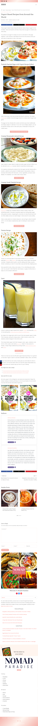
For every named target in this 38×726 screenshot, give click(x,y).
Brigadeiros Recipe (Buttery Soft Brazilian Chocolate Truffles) (29, 477)
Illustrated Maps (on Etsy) (9, 711)
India (35, 330)
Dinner (4, 680)
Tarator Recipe (6, 230)
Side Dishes (5, 685)
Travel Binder (6, 708)
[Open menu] (36, 4)
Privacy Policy (16, 719)
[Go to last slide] (2, 502)
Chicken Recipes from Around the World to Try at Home (15, 372)
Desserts (5, 683)
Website (28, 546)
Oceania (5, 701)
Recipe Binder (6, 710)
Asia (4, 694)
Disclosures (22, 719)
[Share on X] (19, 25)
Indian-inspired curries (30, 345)
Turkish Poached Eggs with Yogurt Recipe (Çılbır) (17, 64)
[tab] (18, 515)
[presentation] (9, 498)
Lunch (4, 678)
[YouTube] (6, 1)
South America (6, 699)
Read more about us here (6, 606)
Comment (4, 529)
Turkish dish (3, 118)
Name (3, 546)
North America (6, 697)
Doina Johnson (11, 417)
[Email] (15, 442)
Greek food (3, 210)
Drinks (4, 681)
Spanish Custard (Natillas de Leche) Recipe (12, 617)
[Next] (35, 502)
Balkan (27, 258)
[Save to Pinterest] (31, 25)
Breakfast (5, 676)
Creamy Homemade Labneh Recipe (12, 136)
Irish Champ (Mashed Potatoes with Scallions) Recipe (15, 614)
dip (10, 166)
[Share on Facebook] (7, 25)
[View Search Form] (36, 1)
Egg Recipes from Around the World (11, 633)
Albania (13, 260)
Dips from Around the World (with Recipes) (12, 622)
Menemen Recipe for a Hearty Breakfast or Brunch (14, 638)
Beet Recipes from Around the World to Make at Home (9, 477)
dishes (4, 347)
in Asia (24, 330)
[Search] (35, 597)
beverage (19, 343)
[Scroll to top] (36, 722)
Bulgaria (8, 260)
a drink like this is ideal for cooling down (20, 332)
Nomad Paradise (12, 448)
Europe (4, 696)
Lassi (2, 278)
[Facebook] (2, 1)
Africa (4, 692)
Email (15, 546)
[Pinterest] (4, 1)
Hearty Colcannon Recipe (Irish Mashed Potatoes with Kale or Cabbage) (19, 641)
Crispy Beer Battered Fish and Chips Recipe (12, 620)
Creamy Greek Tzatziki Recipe (11, 182)
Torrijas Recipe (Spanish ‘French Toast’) (11, 635)
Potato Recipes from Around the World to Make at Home (16, 370)
